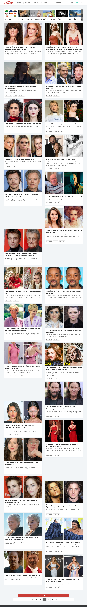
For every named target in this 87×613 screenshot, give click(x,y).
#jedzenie (58, 2)
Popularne (27, 2)
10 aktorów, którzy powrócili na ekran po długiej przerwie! (22, 575)
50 (71, 599)
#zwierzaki (44, 2)
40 (56, 599)
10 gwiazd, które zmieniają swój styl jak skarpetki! (61, 124)
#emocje (71, 2)
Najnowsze (18, 2)
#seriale (23, 338)
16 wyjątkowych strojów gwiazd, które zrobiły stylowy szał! (63, 542)
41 (60, 599)
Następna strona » (43, 595)
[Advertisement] (23, 217)
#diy (65, 2)
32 (24, 599)
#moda (22, 375)
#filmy (15, 95)
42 (64, 599)
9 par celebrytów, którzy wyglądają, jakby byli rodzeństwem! (23, 123)
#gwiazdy (16, 58)
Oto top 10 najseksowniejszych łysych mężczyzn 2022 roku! (64, 196)
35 (36, 599)
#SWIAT (51, 2)
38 (48, 599)
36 (40, 599)
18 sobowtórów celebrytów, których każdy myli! (19, 159)
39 (52, 599)
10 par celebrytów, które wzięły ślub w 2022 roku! (60, 159)
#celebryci (8, 58)
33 (28, 599)
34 (32, 599)
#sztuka (36, 2)
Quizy (77, 2)
